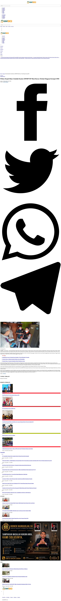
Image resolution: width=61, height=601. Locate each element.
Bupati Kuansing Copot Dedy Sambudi (8, 435)
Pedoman (3, 17)
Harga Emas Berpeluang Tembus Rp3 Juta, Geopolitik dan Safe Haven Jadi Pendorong (16, 492)
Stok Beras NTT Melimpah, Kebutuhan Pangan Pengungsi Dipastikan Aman (14, 576)
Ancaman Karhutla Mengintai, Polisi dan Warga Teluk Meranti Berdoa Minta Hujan (46, 57)
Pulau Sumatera (2, 76)
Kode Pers (3, 14)
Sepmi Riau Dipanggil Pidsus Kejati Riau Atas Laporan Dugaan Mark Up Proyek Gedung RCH (17, 421)
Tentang (3, 16)
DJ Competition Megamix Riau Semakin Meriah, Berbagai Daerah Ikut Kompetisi (15, 456)
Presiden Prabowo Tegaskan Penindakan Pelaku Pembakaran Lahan (13, 361)
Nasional (3, 37)
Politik (3, 12)
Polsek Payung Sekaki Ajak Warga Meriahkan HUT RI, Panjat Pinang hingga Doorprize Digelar (18, 483)
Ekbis (3, 11)
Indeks (3, 42)
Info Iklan (3, 15)
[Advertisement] (30, 65)
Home (1, 73)
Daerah (3, 8)
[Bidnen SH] (30, 560)
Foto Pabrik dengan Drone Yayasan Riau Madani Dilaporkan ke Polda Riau (14, 474)
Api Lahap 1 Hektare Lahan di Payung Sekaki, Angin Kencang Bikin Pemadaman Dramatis (17, 478)
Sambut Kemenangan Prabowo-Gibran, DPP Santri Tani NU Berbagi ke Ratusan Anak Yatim (17, 448)
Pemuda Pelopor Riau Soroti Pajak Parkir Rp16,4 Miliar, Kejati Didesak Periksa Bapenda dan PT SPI (19, 469)
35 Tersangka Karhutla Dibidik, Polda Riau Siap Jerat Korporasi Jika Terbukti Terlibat (16, 510)
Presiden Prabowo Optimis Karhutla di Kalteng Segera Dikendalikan (13, 359)
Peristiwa (3, 9)
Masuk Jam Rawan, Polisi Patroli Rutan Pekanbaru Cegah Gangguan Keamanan (37, 58)
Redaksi (3, 18)
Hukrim (3, 10)
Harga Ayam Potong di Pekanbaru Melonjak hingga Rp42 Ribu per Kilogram (14, 568)
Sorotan (3, 433)
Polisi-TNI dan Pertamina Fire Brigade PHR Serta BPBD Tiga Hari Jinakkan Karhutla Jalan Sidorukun (16, 57)
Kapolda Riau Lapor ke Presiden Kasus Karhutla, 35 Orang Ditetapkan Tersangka (15, 357)
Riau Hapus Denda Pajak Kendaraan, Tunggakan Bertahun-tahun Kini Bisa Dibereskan (16, 465)
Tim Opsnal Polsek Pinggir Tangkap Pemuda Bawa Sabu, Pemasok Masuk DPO (15, 518)
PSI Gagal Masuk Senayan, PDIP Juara (8, 408)
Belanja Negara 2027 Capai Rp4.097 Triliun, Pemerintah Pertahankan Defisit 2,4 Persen (16, 584)
